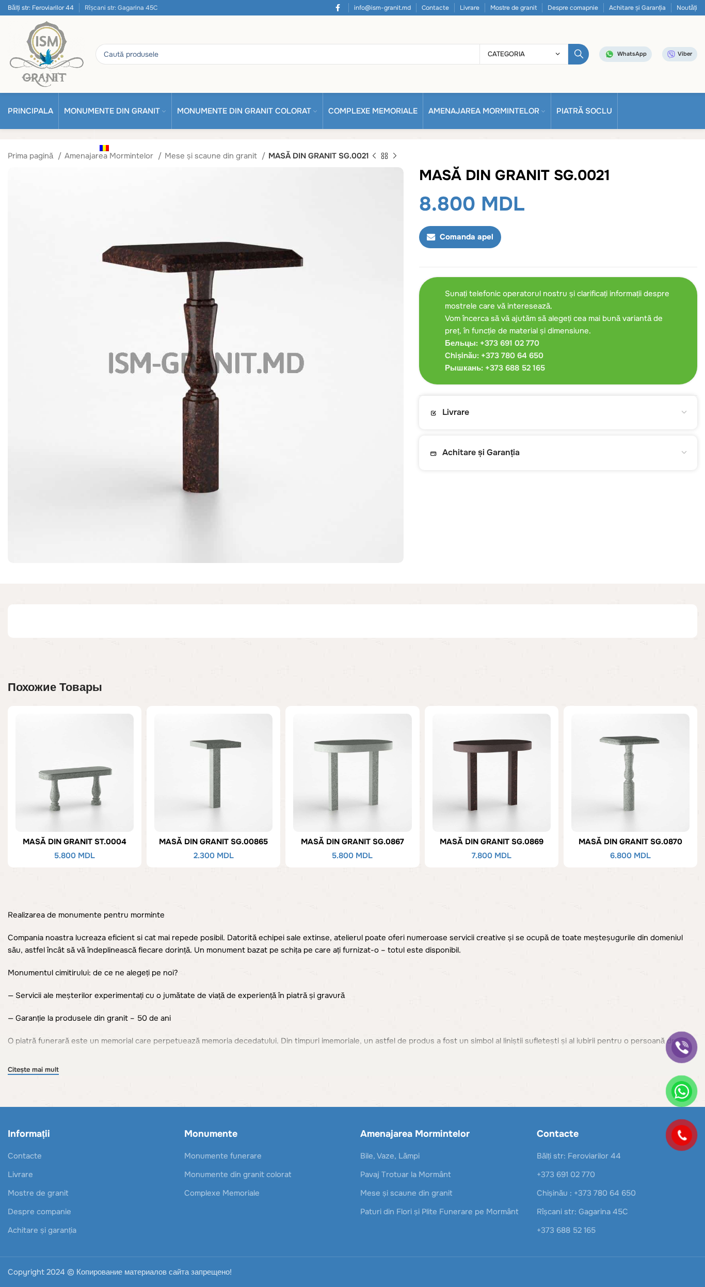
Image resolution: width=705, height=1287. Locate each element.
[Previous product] (374, 156)
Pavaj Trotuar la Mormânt (405, 1174)
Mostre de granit (513, 8)
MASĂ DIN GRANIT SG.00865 (213, 841)
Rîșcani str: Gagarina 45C (582, 1211)
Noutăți (687, 8)
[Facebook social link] (337, 7)
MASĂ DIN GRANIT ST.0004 (74, 841)
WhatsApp (632, 53)
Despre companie (39, 1211)
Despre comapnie (573, 8)
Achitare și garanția (42, 1230)
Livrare (469, 8)
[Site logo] (46, 54)
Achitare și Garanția (637, 8)
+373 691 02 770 (566, 1174)
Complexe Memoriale (222, 1193)
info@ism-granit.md (382, 8)
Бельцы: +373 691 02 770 (492, 343)
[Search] (578, 54)
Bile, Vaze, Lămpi (390, 1156)
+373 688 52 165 (566, 1230)
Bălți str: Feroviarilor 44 (41, 8)
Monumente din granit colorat (238, 1174)
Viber (685, 53)
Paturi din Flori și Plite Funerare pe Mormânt (439, 1211)
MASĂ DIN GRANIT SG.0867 (352, 841)
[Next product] (395, 156)
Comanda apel (466, 237)
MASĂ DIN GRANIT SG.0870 (630, 841)
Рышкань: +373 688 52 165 (495, 368)
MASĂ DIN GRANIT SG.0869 (491, 841)
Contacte (435, 8)
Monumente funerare (223, 1156)
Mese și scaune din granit (212, 156)
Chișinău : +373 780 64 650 (586, 1193)
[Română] (107, 148)
